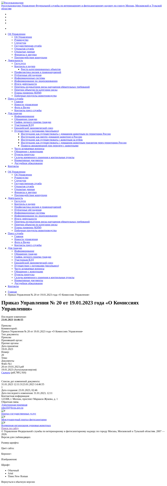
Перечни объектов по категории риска (35, 89)
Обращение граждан (25, 119)
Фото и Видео (22, 107)
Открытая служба (24, 48)
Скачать (5, 372)
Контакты (13, 166)
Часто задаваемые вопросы (29, 148)
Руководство (21, 40)
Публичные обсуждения (27, 75)
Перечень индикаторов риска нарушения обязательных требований (52, 86)
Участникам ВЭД (24, 125)
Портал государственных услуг (18, 413)
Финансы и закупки (25, 54)
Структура (20, 42)
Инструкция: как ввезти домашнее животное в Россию (51, 136)
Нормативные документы (28, 160)
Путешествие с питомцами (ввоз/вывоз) (36, 131)
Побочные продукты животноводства (35, 95)
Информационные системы (29, 78)
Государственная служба (28, 45)
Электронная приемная (14, 404)
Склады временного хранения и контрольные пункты (44, 157)
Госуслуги (20, 63)
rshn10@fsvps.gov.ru (12, 407)
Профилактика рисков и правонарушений (37, 72)
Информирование (24, 116)
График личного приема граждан (32, 122)
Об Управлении (16, 34)
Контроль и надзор (24, 66)
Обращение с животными (28, 151)
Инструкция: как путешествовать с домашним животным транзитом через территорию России (74, 142)
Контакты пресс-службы (28, 110)
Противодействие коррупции (30, 57)
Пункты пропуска (24, 154)
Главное (18, 101)
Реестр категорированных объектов (41, 69)
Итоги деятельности (25, 84)
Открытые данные (24, 51)
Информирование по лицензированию (36, 81)
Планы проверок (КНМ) (27, 92)
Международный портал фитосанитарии (24, 419)
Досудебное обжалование (28, 163)
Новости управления (26, 104)
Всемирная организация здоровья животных (26, 425)
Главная (12, 291)
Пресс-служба (15, 98)
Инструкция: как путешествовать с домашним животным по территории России (66, 133)
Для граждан (15, 113)
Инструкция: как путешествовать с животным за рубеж (52, 139)
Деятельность (15, 60)
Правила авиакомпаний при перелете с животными (49, 145)
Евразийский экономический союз (33, 128)
